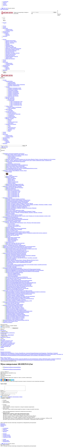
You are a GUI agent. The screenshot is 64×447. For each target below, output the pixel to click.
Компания (2, 423)
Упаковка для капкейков (13, 91)
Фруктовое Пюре (51, 359)
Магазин (5, 431)
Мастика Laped (11, 99)
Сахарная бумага (11, 82)
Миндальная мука (12, 127)
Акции (4, 27)
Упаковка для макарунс (13, 94)
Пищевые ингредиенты (11, 40)
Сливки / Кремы (9, 106)
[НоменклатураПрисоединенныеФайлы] (12, 367)
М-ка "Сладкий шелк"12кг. (16, 104)
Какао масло (10, 123)
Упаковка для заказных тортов (14, 87)
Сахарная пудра (11, 128)
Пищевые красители (10, 51)
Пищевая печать (9, 45)
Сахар (9, 126)
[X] (6, 380)
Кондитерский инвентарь (11, 50)
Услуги (4, 25)
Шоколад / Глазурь (10, 118)
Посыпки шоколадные (13, 121)
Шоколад (10, 119)
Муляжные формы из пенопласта (7, 332)
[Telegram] (13, 380)
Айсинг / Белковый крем (11, 47)
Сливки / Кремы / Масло (5, 358)
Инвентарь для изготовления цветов (13, 48)
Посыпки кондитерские (11, 54)
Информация (3, 424)
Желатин (10, 129)
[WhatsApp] (10, 380)
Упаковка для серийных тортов (14, 89)
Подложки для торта (10, 97)
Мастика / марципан (10, 42)
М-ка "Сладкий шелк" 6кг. (16, 103)
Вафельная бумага (12, 83)
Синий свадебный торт (5, 346)
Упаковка (8, 43)
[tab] (33, 400)
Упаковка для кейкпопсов (13, 93)
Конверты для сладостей (13, 95)
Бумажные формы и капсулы (12, 56)
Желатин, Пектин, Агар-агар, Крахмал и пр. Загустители (23, 358)
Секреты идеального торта (6, 341)
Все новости (3, 330)
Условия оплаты (9, 29)
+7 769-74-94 (4, 8)
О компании (5, 32)
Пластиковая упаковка (13, 90)
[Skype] (11, 380)
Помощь (2, 426)
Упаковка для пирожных (13, 92)
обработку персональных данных (15, 396)
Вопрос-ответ (6, 440)
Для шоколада (11, 115)
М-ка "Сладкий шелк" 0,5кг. (16, 101)
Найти (5, 72)
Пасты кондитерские (28, 359)
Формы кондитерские (10, 55)
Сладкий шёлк (11, 100)
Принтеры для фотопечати (13, 85)
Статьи (4, 439)
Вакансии (8, 35)
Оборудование (9, 109)
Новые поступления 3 (10, 58)
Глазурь (9, 120)
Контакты (5, 36)
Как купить (5, 28)
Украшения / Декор (10, 46)
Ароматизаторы (9, 359)
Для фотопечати (11, 116)
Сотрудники (5, 430)
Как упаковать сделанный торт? (7, 344)
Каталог (4, 22)
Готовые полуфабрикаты (18, 359)
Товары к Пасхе (9, 57)
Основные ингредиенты (11, 124)
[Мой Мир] (5, 380)
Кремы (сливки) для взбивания (14, 107)
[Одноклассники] (3, 380)
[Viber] (8, 380)
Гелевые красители (12, 112)
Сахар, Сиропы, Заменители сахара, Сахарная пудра (46, 358)
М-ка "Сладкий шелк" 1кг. (16, 102)
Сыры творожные (12, 108)
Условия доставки (9, 30)
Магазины (5, 138)
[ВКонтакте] (1, 380)
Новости (7, 33)
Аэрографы (10, 110)
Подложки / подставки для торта (12, 53)
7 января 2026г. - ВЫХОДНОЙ (7, 335)
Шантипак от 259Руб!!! (5, 337)
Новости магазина (6, 326)
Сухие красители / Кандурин (14, 114)
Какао (9, 130)
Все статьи (2, 339)
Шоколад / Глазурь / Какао (11, 41)
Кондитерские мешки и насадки (12, 49)
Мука (9, 125)
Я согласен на (12, 396)
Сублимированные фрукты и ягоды (40, 359)
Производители (6, 31)
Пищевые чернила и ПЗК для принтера (16, 84)
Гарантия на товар (7, 437)
